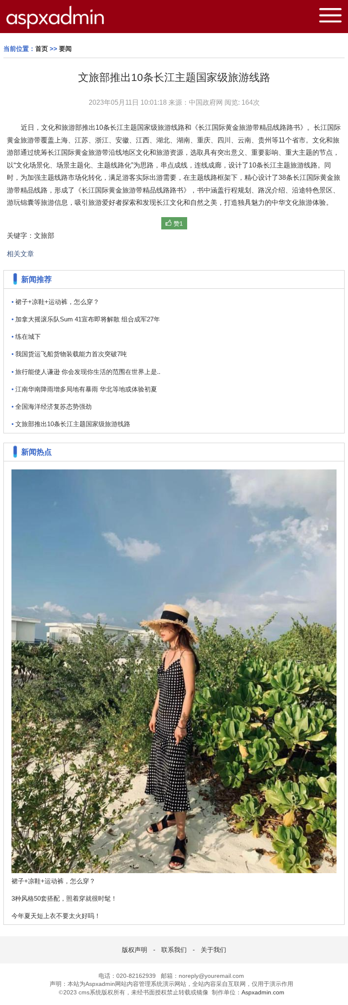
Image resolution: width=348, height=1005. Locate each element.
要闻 (65, 48)
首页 (41, 48)
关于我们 (213, 949)
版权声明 (134, 949)
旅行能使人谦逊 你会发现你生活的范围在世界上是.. (85, 371)
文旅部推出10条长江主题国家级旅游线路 (70, 423)
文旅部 (44, 235)
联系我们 (174, 949)
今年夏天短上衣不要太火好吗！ (56, 915)
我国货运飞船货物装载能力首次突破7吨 (69, 353)
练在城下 (26, 336)
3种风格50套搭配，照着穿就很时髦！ (64, 898)
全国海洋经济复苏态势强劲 (51, 406)
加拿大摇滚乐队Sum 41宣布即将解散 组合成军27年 (85, 319)
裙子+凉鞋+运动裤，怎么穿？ (55, 301)
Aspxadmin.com (262, 992)
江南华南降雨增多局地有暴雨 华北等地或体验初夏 (84, 389)
